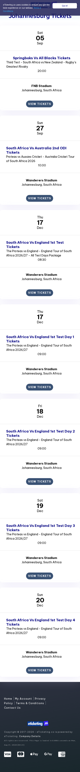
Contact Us (12, 707)
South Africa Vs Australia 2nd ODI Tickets (36, 150)
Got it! (65, 5)
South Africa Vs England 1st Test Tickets (35, 244)
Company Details (29, 736)
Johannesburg (32, 90)
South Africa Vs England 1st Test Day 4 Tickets (40, 622)
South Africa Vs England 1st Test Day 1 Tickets (40, 339)
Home (8, 698)
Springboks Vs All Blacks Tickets (41, 58)
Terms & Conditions (30, 703)
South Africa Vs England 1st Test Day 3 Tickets (40, 527)
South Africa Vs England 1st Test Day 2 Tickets (40, 433)
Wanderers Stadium (41, 180)
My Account (24, 698)
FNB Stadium (41, 86)
